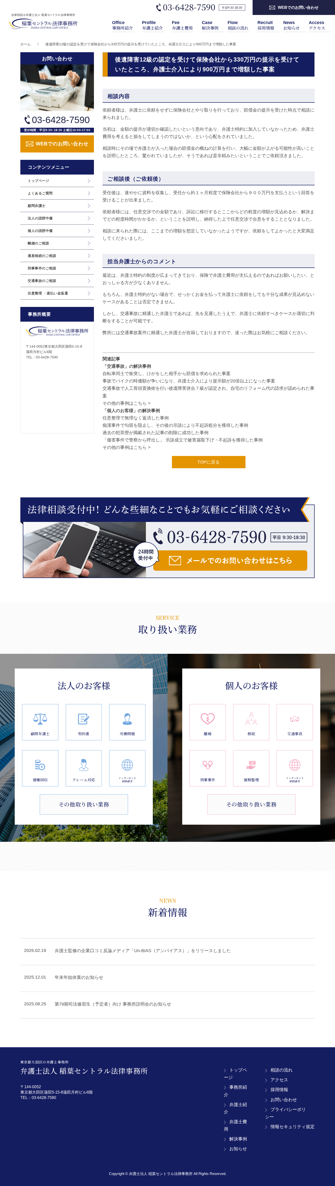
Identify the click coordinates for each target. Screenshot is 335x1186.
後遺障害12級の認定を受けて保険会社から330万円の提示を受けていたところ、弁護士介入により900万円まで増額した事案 (140, 44)
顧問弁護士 (37, 206)
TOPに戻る (208, 462)
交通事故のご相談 (42, 281)
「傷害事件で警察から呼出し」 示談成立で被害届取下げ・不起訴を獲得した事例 (183, 440)
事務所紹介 (122, 25)
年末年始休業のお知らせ (79, 977)
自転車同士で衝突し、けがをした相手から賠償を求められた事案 (167, 373)
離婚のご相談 (38, 243)
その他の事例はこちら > (127, 403)
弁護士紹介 (152, 25)
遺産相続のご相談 (42, 256)
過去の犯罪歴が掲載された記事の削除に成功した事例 (155, 432)
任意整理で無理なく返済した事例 (136, 418)
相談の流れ (238, 25)
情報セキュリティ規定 (293, 1126)
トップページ (38, 181)
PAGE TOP (323, 1146)
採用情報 (266, 25)
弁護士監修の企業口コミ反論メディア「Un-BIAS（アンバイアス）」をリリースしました (143, 950)
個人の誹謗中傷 (40, 231)
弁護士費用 (182, 25)
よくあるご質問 (40, 193)
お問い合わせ (284, 1099)
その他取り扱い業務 (84, 804)
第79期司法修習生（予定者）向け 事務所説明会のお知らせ (113, 1004)
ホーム (25, 44)
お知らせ (291, 25)
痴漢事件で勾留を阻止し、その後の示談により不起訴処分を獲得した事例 (175, 425)
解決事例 (210, 25)
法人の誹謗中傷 (40, 218)
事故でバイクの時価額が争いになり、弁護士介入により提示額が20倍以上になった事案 (189, 381)
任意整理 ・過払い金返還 (48, 293)
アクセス (317, 25)
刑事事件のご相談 (42, 268)
